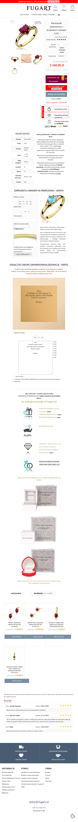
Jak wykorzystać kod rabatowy (30, 781)
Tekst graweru (18, 216)
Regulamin (5, 793)
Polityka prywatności (8, 790)
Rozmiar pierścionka (52, 46)
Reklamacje (5, 784)
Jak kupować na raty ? (8, 787)
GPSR (22, 787)
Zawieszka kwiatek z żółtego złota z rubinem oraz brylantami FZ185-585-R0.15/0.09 (14, 669)
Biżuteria (24, 14)
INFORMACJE (8, 768)
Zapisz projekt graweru (22, 254)
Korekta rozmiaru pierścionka (30, 775)
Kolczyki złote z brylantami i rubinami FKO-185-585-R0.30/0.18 (35, 624)
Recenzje (7, 700)
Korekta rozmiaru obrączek (29, 778)
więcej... (39, 398)
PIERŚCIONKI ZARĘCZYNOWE (43, 14)
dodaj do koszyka (56, 94)
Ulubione (64, 6)
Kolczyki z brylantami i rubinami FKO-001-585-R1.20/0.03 (14, 624)
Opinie (47, 778)
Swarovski (48, 781)
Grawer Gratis (6, 781)
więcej (49, 411)
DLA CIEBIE (43, 593)
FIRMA (48, 768)
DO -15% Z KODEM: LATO (56, 88)
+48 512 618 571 (39, 807)
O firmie (47, 775)
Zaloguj (55, 6)
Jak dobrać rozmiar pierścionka (30, 772)
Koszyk (72, 6)
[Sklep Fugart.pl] (39, 8)
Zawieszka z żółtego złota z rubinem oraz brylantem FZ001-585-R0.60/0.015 (56, 624)
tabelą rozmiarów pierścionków (50, 396)
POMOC (25, 768)
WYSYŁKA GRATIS (21, 751)
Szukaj (47, 6)
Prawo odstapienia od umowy (11, 778)
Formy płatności (7, 775)
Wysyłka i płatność (7, 772)
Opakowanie (52, 56)
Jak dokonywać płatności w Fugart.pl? (32, 784)
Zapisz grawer (19, 376)
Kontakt (47, 772)
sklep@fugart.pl (39, 802)
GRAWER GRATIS (21, 759)
